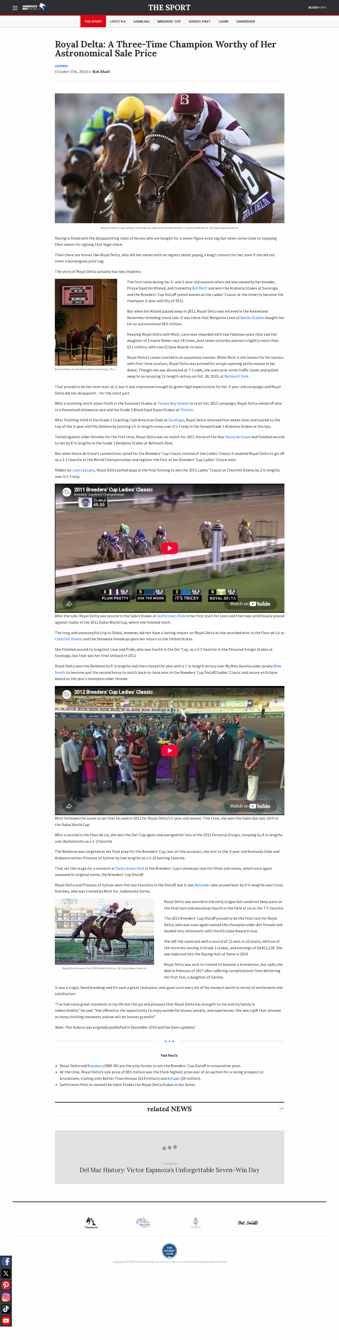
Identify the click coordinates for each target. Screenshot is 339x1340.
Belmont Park (236, 376)
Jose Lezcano (83, 470)
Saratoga (176, 419)
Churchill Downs (69, 638)
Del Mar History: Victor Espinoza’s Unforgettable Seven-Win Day (169, 1170)
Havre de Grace (237, 436)
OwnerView (245, 21)
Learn (223, 21)
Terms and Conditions (185, 1262)
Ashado (173, 1078)
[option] (91, 1222)
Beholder (202, 884)
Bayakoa (94, 1065)
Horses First (200, 21)
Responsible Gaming (214, 1262)
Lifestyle (118, 21)
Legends (61, 66)
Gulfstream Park (171, 615)
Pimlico (186, 409)
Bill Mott (199, 288)
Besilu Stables (252, 317)
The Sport (169, 7)
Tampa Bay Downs (173, 403)
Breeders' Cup (169, 21)
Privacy (165, 1262)
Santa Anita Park (130, 868)
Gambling (141, 21)
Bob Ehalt (101, 71)
